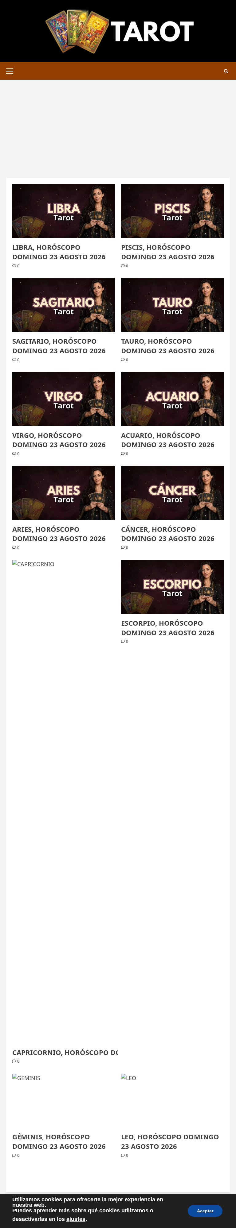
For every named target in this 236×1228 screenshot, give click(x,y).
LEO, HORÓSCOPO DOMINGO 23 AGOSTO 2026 (170, 1141)
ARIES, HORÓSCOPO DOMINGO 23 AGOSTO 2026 (59, 533)
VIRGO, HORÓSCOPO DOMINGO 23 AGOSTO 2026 (59, 440)
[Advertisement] (118, 126)
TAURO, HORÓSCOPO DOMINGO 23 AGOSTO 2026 (167, 345)
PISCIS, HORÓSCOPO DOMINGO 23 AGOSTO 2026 (167, 251)
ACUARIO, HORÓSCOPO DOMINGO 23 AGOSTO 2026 (167, 440)
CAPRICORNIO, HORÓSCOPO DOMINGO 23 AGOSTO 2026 (108, 1052)
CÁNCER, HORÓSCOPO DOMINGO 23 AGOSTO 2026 (167, 533)
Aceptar (205, 1210)
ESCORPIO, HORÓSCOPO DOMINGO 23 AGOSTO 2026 (167, 627)
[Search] (226, 71)
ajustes (75, 1219)
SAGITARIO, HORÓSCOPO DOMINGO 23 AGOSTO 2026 (59, 345)
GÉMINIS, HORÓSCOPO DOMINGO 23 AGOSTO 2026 (59, 1141)
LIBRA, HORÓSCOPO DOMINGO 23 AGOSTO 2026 (59, 251)
